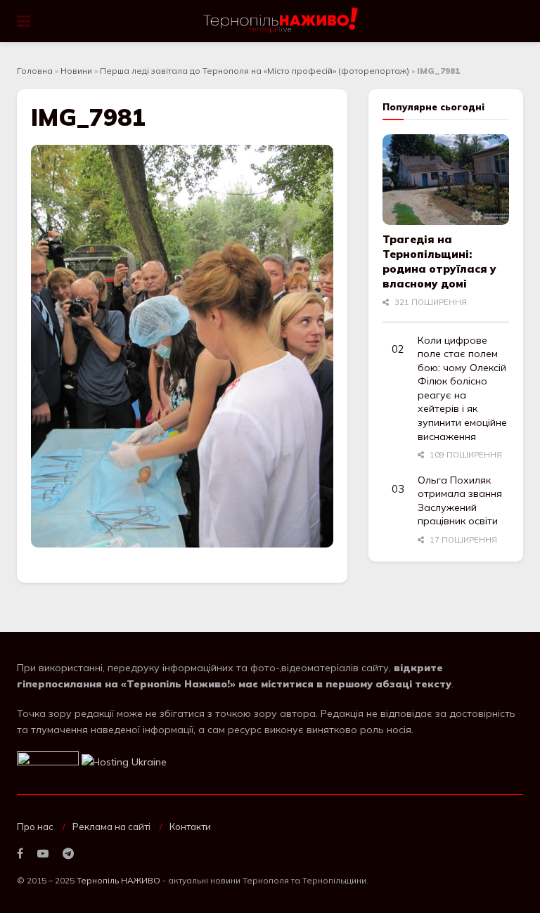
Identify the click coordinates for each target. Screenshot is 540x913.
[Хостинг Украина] (124, 761)
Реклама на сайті (111, 826)
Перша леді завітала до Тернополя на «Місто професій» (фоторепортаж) (254, 70)
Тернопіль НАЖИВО (118, 880)
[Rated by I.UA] (48, 761)
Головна (35, 70)
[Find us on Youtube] (43, 854)
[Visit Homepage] (281, 21)
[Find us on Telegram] (68, 854)
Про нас (35, 826)
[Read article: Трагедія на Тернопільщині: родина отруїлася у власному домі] (445, 179)
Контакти (190, 826)
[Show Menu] (23, 21)
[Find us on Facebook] (20, 854)
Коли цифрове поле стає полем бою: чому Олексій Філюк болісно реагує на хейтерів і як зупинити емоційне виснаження (462, 388)
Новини (76, 70)
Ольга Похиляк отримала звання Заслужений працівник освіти (460, 501)
